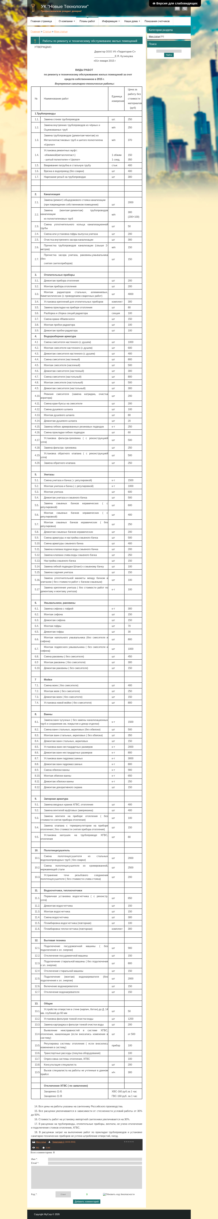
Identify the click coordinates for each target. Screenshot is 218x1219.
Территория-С (58, 1142)
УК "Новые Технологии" (65, 6)
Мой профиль (177, 8)
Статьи (47, 31)
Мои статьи (60, 31)
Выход (184, 8)
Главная (35, 31)
